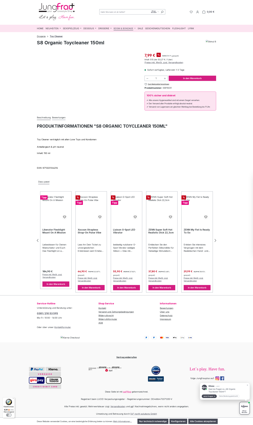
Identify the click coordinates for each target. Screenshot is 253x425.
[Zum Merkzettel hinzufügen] (64, 217)
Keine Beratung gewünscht (228, 396)
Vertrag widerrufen (126, 357)
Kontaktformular (62, 327)
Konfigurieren (178, 421)
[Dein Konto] (197, 11)
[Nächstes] (215, 240)
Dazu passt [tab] (43, 181)
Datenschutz (166, 315)
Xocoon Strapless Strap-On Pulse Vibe (89, 231)
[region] (88, 81)
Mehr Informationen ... (122, 421)
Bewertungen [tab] (58, 117)
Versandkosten (117, 406)
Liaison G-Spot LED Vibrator (124, 231)
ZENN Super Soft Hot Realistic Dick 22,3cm (161, 231)
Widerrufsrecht (106, 315)
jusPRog (127, 391)
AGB (100, 323)
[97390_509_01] (88, 81)
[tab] (44, 117)
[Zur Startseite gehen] (56, 11)
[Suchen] (162, 11)
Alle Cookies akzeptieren (203, 421)
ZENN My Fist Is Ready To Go (197, 231)
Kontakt (102, 308)
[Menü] (13, 399)
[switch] (8, 415)
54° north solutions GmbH (143, 413)
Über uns (164, 312)
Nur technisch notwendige (153, 421)
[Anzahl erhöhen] (165, 78)
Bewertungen (166, 308)
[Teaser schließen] (247, 385)
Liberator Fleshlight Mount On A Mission (54, 231)
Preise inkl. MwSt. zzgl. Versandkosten (164, 62)
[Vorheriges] (38, 240)
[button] (225, 391)
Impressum (165, 319)
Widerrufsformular (107, 319)
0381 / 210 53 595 (47, 313)
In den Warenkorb (192, 78)
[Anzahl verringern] (147, 78)
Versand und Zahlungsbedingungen (116, 312)
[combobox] (129, 11)
